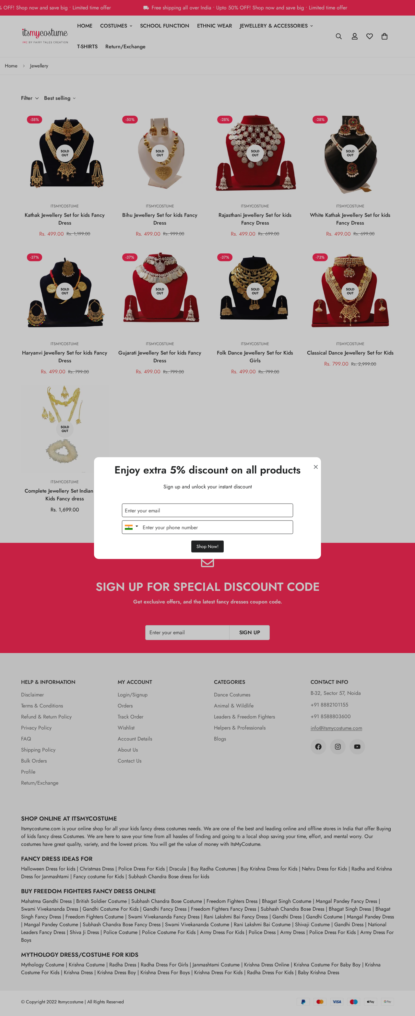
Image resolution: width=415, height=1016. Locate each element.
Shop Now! (207, 546)
